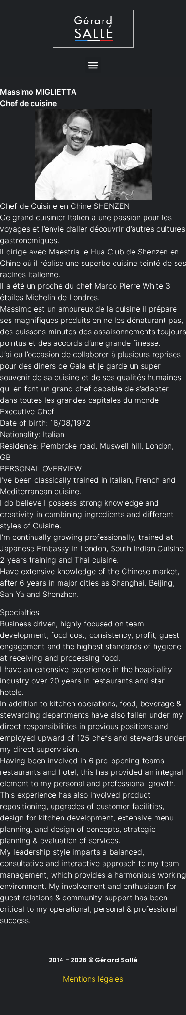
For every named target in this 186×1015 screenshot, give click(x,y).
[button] (93, 65)
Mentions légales (93, 979)
